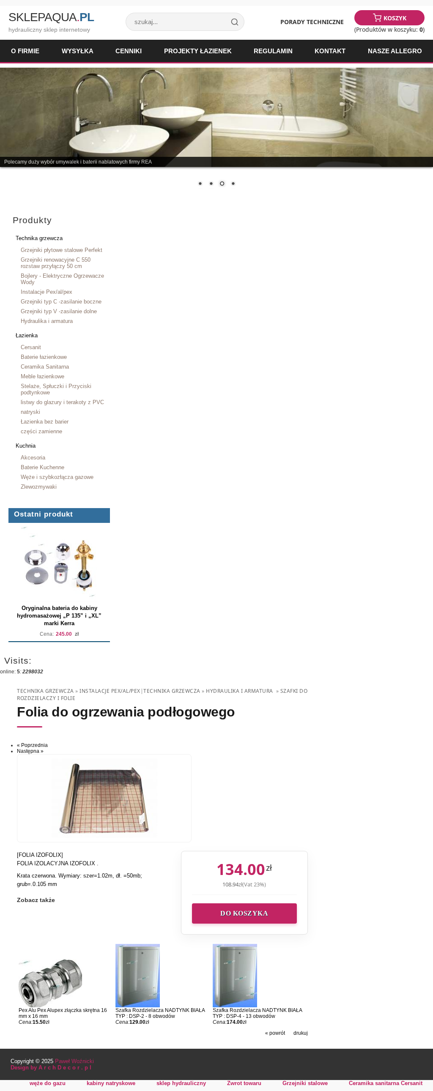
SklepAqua (51, 17)
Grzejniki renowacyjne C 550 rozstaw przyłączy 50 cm (55, 263)
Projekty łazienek (198, 51)
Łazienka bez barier (45, 421)
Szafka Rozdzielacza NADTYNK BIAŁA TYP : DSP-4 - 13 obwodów (257, 1013)
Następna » (30, 751)
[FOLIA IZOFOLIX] (40, 855)
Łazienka (27, 335)
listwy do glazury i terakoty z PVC (62, 402)
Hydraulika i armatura (47, 321)
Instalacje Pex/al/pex (46, 292)
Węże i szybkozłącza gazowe (57, 477)
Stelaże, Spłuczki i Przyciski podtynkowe (56, 389)
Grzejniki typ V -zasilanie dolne (59, 311)
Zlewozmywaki (39, 487)
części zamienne (41, 431)
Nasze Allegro (395, 51)
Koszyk (395, 18)
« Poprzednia (32, 745)
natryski (30, 412)
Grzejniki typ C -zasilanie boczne (61, 301)
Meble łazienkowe (42, 376)
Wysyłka (77, 51)
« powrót (275, 1033)
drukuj (300, 1033)
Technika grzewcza (39, 238)
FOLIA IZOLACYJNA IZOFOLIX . (58, 863)
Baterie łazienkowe (44, 357)
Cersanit (31, 347)
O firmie (25, 51)
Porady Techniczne (312, 22)
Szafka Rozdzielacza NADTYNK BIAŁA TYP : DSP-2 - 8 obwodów (160, 1013)
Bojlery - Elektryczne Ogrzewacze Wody (62, 279)
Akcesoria (33, 457)
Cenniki (128, 51)
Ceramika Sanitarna (45, 367)
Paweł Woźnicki (74, 1061)
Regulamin (273, 51)
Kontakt (330, 51)
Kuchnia (26, 446)
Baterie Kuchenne (42, 467)
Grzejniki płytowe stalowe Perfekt (61, 250)
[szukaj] (234, 22)
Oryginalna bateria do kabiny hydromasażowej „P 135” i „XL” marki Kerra (59, 615)
